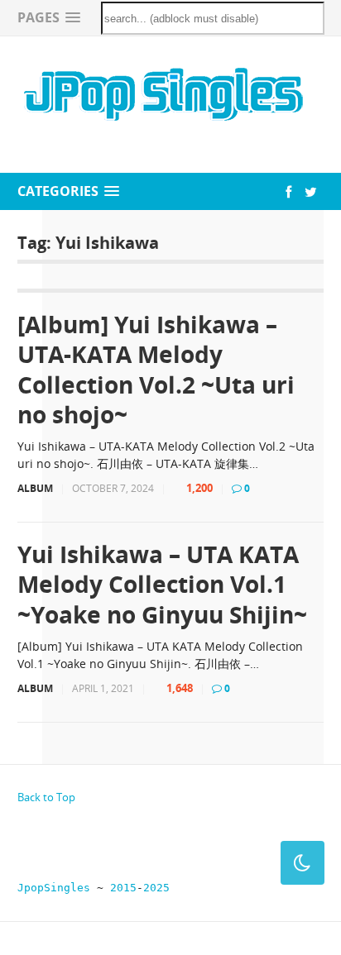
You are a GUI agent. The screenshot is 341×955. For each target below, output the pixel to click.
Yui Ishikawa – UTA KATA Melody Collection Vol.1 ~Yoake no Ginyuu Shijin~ (162, 584)
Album (35, 488)
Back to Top (46, 797)
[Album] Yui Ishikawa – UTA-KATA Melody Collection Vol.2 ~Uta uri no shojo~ (156, 369)
